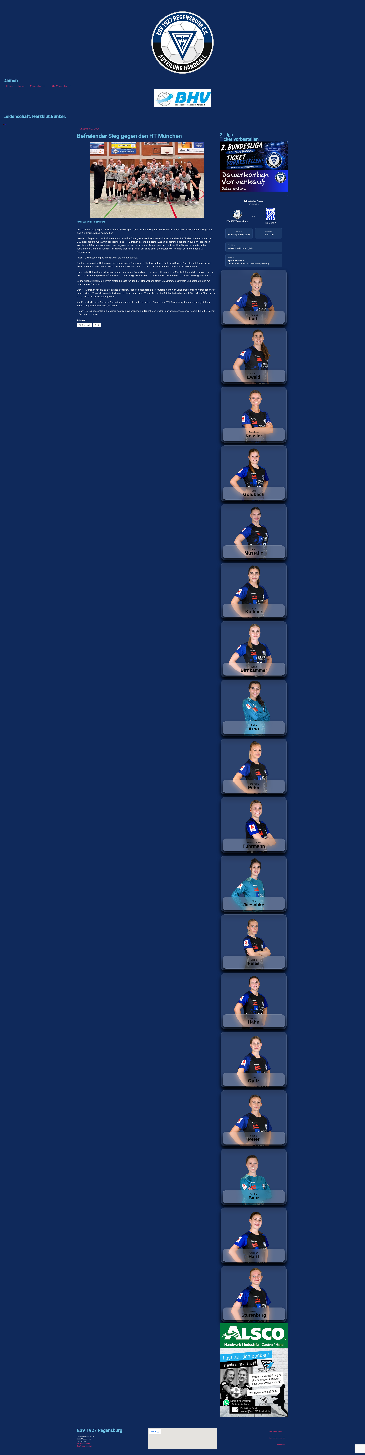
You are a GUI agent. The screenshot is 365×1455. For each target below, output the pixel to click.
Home (9, 86)
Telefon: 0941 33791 (84, 1446)
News (21, 86)
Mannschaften (37, 86)
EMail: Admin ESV (83, 1444)
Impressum (281, 1444)
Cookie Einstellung (275, 1431)
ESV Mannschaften (61, 86)
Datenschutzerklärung (277, 1438)
